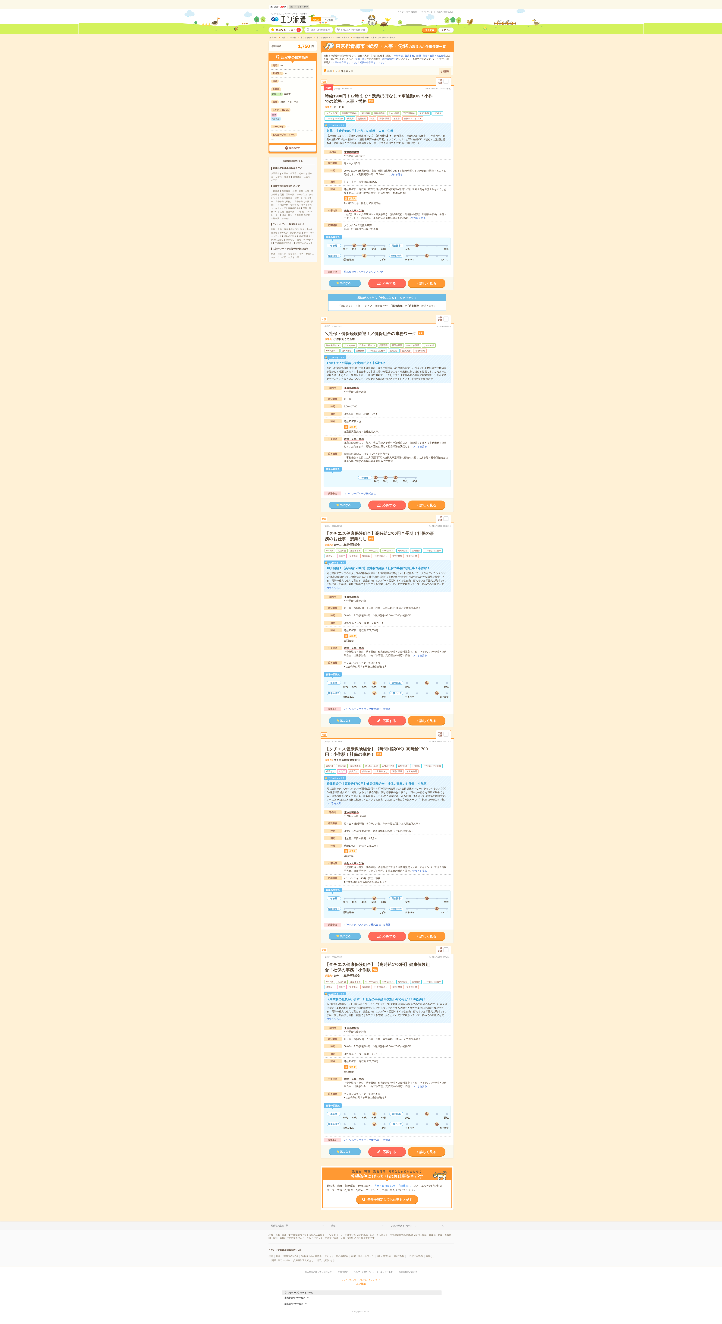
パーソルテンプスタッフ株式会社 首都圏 (367, 709)
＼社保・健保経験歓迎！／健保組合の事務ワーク (370, 333)
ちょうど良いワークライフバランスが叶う (289, 14)
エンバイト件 (299, 7)
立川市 (285, 173)
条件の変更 (294, 148)
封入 (290, 257)
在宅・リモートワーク (362, 1256)
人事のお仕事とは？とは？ (346, 62)
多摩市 (287, 177)
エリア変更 (328, 19)
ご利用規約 (343, 1272)
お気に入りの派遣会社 (353, 29)
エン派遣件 (278, 7)
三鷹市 (307, 177)
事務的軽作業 (294, 208)
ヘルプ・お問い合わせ (407, 12)
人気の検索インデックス (403, 1225)
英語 (301, 254)
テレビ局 (282, 257)
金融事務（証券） (303, 215)
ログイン (445, 30)
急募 (273, 254)
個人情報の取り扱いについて (318, 1272)
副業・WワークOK (281, 1260)
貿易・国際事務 (287, 194)
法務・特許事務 (287, 211)
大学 (297, 257)
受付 (303, 205)
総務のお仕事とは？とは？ (373, 62)
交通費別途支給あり (284, 243)
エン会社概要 (386, 1272)
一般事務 (275, 191)
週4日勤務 (303, 236)
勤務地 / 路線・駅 (279, 1225)
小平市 (274, 180)
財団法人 (292, 254)
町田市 (293, 173)
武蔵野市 (297, 177)
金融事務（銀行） (284, 201)
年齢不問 (282, 254)
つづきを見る (395, 174)
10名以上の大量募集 (311, 1256)
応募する (389, 283)
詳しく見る (427, 283)
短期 (273, 229)
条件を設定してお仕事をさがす (389, 1199)
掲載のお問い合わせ (445, 12)
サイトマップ (426, 12)
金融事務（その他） (280, 218)
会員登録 (429, 30)
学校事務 (294, 205)
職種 (333, 1225)
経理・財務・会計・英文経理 (431, 55)
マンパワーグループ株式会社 (360, 493)
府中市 (302, 173)
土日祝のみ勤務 (415, 1256)
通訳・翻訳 (287, 215)
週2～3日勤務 (290, 236)
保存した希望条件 (320, 29)
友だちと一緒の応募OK (290, 233)
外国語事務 (283, 205)
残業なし (290, 240)
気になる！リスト (287, 29)
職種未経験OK (291, 229)
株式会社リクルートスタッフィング (363, 271)
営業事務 (286, 191)
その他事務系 (286, 198)
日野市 (279, 177)
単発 (280, 229)
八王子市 (275, 173)
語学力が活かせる (304, 243)
